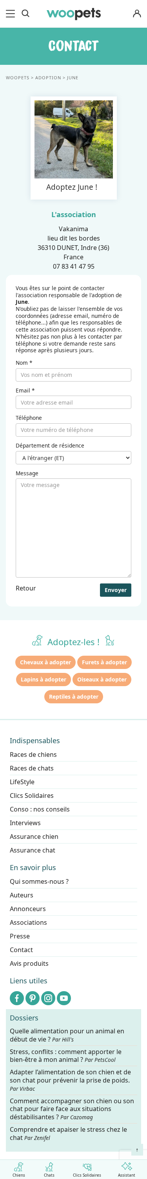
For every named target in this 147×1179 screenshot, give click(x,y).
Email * (25, 390)
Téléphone (29, 417)
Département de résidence (50, 445)
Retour (26, 588)
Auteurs (21, 895)
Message (27, 473)
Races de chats (32, 768)
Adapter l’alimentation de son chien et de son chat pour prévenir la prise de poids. (70, 1080)
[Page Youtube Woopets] (64, 998)
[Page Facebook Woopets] (17, 998)
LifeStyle (22, 782)
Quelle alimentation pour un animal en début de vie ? (67, 1035)
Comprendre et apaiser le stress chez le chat (68, 1133)
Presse (20, 936)
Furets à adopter (104, 662)
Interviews (25, 823)
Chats (49, 1174)
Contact (21, 949)
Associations (28, 922)
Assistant (126, 1174)
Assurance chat (32, 850)
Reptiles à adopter (73, 696)
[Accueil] (74, 13)
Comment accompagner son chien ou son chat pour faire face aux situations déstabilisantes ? (72, 1109)
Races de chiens (33, 754)
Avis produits (29, 963)
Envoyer (116, 590)
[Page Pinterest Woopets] (32, 998)
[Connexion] (136, 13)
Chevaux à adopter (45, 662)
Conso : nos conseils (40, 809)
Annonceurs (28, 908)
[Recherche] (25, 13)
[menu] (12, 14)
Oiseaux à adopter (102, 679)
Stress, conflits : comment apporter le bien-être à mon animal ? (66, 1056)
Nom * (24, 362)
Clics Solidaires (87, 1174)
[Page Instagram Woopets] (48, 998)
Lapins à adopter (43, 679)
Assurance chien (34, 836)
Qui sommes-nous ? (39, 881)
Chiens (19, 1174)
